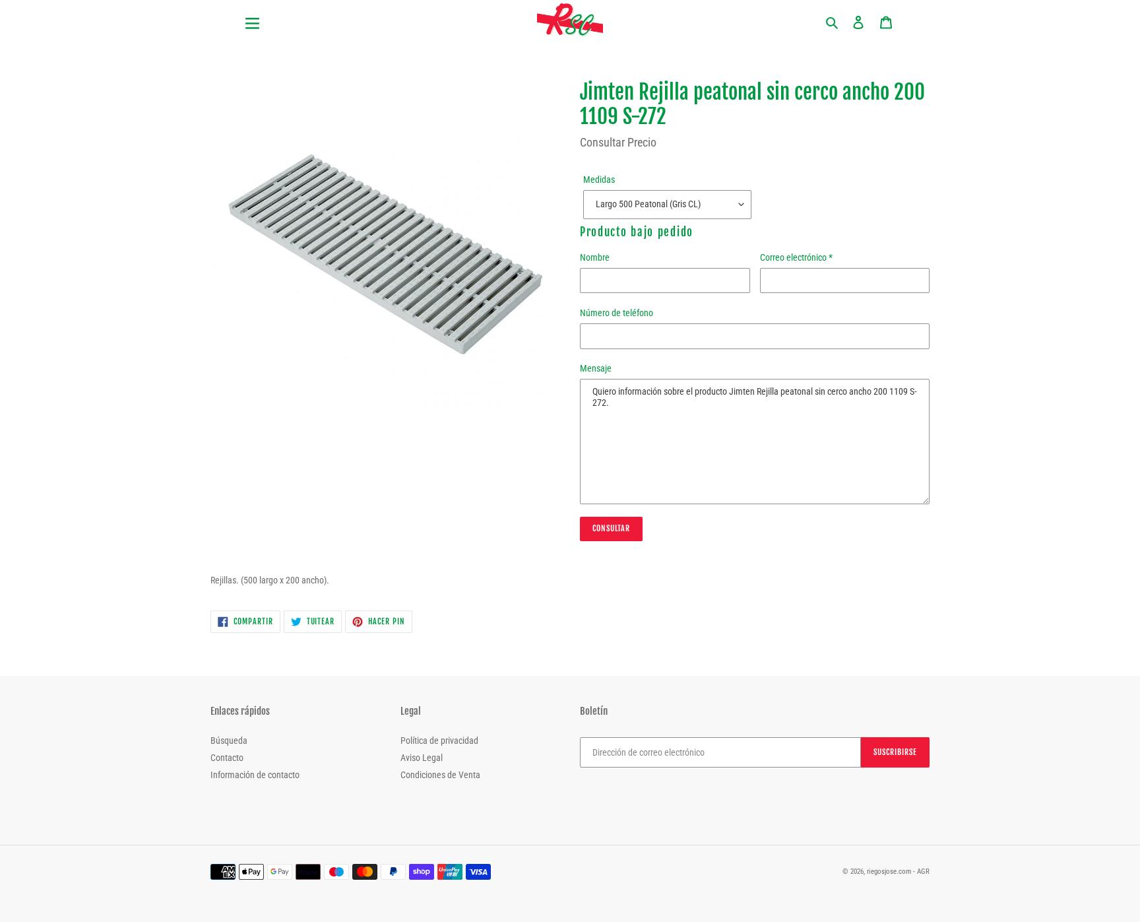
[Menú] (306, 15)
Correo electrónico (796, 257)
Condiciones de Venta (440, 775)
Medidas (599, 179)
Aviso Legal (421, 757)
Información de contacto (255, 775)
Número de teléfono (616, 313)
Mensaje (596, 368)
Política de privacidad (439, 740)
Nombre (595, 257)
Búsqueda (228, 740)
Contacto (226, 757)
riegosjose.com (889, 871)
